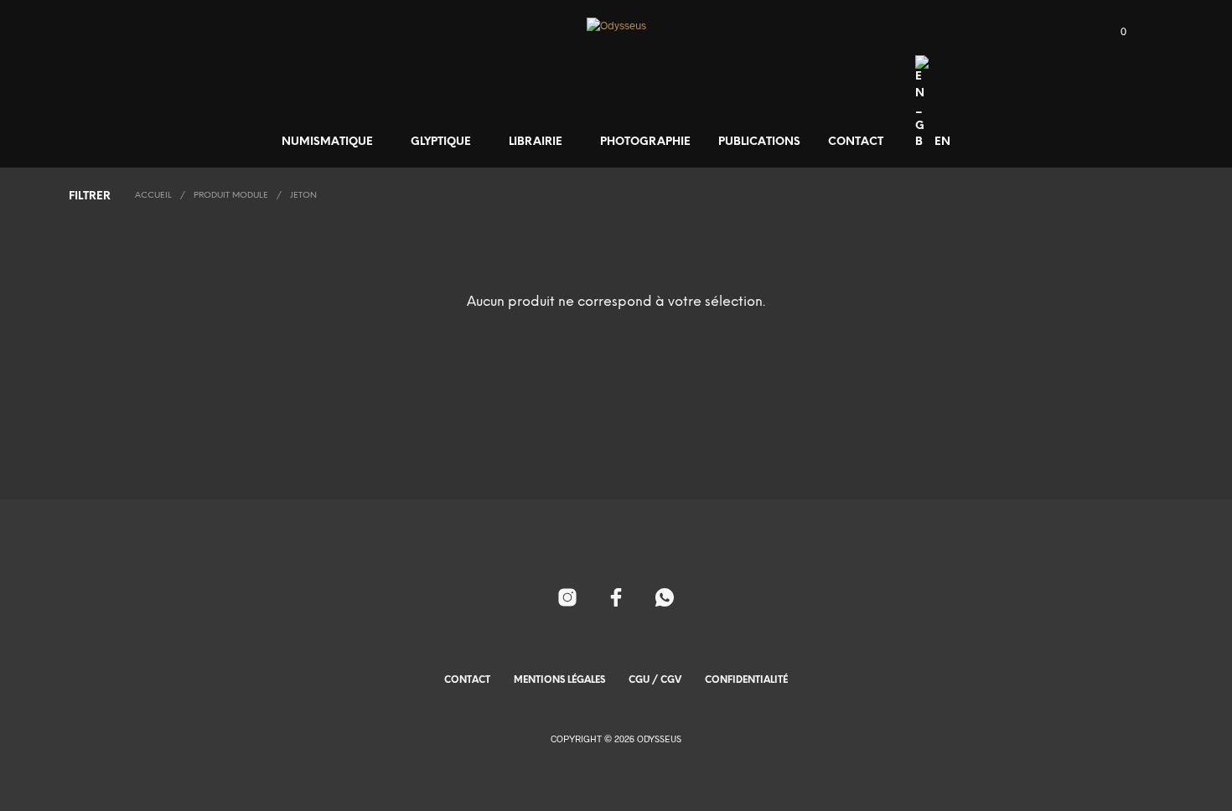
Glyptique (441, 142)
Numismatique (327, 142)
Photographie (645, 142)
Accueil (153, 195)
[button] (1113, 31)
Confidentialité (746, 680)
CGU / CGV (655, 680)
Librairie (535, 142)
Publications (759, 142)
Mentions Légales (559, 680)
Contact (855, 142)
